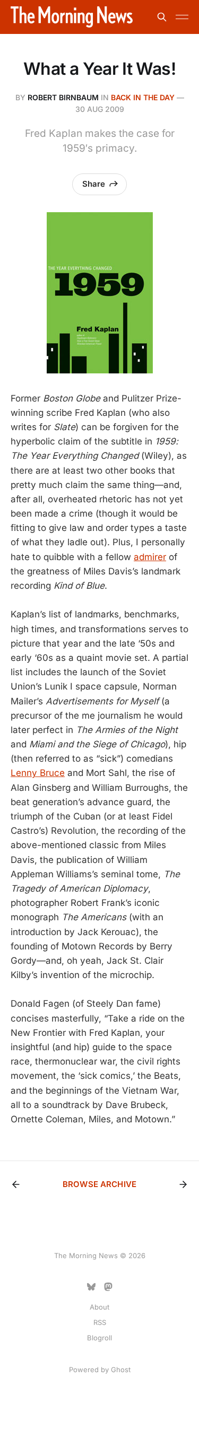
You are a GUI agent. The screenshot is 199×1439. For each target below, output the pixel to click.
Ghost (121, 1369)
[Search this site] (162, 17)
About (99, 1307)
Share (93, 184)
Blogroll (99, 1337)
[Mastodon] (108, 1287)
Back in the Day (143, 97)
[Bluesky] (91, 1287)
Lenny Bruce (38, 773)
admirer (150, 557)
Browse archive (99, 1184)
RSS (99, 1322)
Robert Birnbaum (63, 97)
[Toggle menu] (182, 17)
